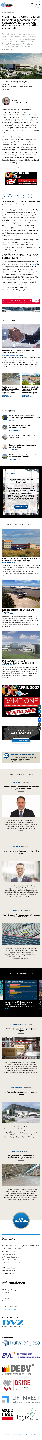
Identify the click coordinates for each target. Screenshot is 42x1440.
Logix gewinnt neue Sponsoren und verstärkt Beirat (22, 446)
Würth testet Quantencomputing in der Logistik (21, 1030)
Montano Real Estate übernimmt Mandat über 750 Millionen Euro (19, 351)
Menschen (16, 782)
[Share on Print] (39, 729)
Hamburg (32, 115)
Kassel (34, 264)
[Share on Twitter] (39, 716)
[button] (38, 4)
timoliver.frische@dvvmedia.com (13, 1262)
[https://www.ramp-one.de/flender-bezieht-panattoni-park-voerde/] (21, 594)
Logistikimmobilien (16, 1024)
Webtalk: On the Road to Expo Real (21, 480)
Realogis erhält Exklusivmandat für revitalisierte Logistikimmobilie (10, 390)
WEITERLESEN (21, 507)
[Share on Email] (39, 724)
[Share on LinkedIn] (39, 711)
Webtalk (11, 473)
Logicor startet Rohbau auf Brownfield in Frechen (19, 426)
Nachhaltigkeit (17, 910)
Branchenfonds (16, 355)
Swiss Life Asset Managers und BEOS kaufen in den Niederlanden (21, 559)
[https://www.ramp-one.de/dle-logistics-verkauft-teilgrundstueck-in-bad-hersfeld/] (21, 645)
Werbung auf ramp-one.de (12, 1290)
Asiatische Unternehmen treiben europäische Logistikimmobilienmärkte (24, 417)
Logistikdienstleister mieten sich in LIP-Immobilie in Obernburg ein (31, 390)
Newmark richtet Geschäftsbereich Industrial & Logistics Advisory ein (21, 788)
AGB (3, 1301)
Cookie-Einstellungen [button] (9, 1309)
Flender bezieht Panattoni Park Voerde (18, 610)
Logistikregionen (14, 430)
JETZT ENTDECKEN (21, 740)
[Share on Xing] (39, 707)
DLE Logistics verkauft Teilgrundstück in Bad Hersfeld (18, 661)
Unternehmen (13, 449)
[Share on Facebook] (39, 720)
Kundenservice (7, 1292)
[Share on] (39, 733)
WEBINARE (14, 974)
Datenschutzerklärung (9, 1306)
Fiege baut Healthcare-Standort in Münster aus (22, 436)
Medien (11, 420)
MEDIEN (29, 974)
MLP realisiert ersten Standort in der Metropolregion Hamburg (23, 456)
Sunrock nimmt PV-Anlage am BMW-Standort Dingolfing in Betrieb (21, 916)
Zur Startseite (21, 1220)
